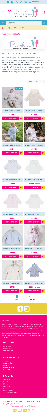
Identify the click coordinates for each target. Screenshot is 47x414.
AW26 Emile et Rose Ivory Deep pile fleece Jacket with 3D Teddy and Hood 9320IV (12, 111)
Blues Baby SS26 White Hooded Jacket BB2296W (34, 214)
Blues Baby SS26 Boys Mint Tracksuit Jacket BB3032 (34, 180)
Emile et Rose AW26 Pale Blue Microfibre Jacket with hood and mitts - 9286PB (12, 249)
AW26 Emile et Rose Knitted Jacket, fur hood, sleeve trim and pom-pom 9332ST (34, 111)
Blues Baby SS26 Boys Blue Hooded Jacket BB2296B (12, 180)
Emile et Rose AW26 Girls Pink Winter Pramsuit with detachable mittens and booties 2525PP (34, 249)
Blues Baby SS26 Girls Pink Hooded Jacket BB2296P (12, 214)
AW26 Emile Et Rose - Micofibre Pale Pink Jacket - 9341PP (34, 145)
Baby (8, 28)
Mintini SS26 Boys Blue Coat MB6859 (34, 283)
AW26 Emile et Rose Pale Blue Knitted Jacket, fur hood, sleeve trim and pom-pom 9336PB (12, 145)
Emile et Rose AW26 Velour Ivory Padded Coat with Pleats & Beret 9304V (12, 283)
